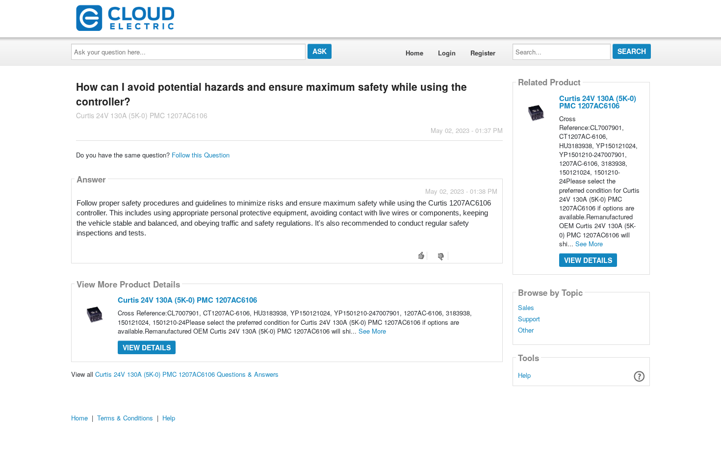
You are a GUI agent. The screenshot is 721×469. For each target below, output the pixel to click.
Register (482, 52)
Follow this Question (201, 154)
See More (372, 331)
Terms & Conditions (125, 417)
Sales (526, 307)
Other (526, 330)
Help (524, 375)
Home (414, 52)
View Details (147, 347)
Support (529, 318)
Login (447, 52)
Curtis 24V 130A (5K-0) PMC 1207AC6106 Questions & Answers (187, 374)
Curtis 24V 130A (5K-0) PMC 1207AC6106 (187, 299)
